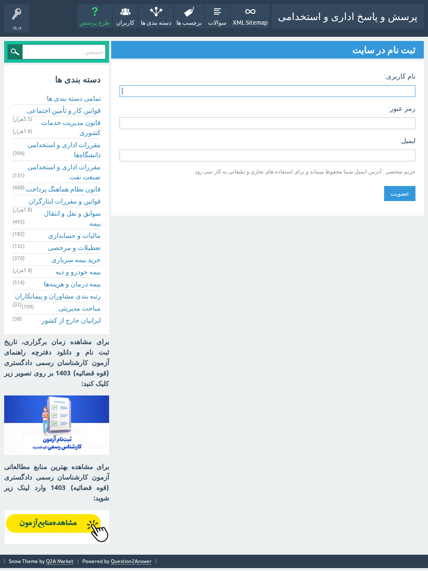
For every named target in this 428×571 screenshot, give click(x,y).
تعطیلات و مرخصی (74, 247)
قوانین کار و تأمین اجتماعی (64, 110)
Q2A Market (60, 561)
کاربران (125, 22)
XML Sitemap (250, 22)
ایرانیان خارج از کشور (71, 320)
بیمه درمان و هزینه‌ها (72, 284)
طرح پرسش (94, 22)
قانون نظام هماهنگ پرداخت (63, 189)
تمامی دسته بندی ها (74, 98)
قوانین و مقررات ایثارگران (64, 201)
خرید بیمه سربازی (76, 259)
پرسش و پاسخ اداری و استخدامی (348, 16)
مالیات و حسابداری (74, 235)
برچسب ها (189, 22)
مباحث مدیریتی (80, 308)
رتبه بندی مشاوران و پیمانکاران (58, 296)
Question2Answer (131, 561)
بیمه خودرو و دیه (78, 271)
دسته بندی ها (156, 22)
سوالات (217, 22)
